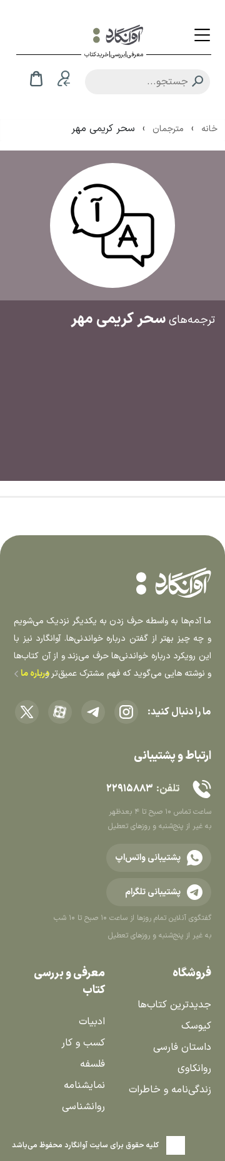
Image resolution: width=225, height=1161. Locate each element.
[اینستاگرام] (126, 712)
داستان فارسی (182, 1047)
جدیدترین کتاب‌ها (174, 1004)
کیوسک (196, 1026)
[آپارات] (60, 712)
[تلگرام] (93, 712)
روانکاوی (194, 1068)
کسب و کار (83, 1042)
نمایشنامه (84, 1085)
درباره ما (34, 673)
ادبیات (92, 1021)
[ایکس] (27, 712)
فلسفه (92, 1064)
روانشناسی (83, 1106)
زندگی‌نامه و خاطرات (170, 1089)
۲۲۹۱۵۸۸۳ (129, 788)
